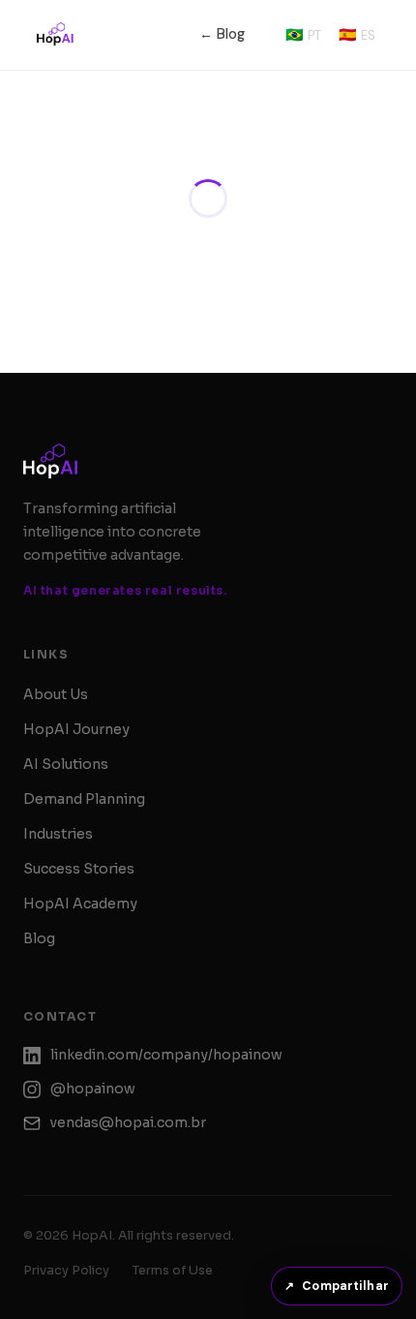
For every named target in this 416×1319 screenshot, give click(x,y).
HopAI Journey (76, 764)
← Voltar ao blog (208, 240)
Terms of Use (173, 1305)
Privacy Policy (66, 1305)
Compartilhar (336, 1286)
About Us (55, 729)
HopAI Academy (80, 938)
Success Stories (78, 903)
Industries (58, 868)
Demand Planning (84, 834)
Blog (39, 973)
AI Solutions (65, 799)
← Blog (222, 34)
